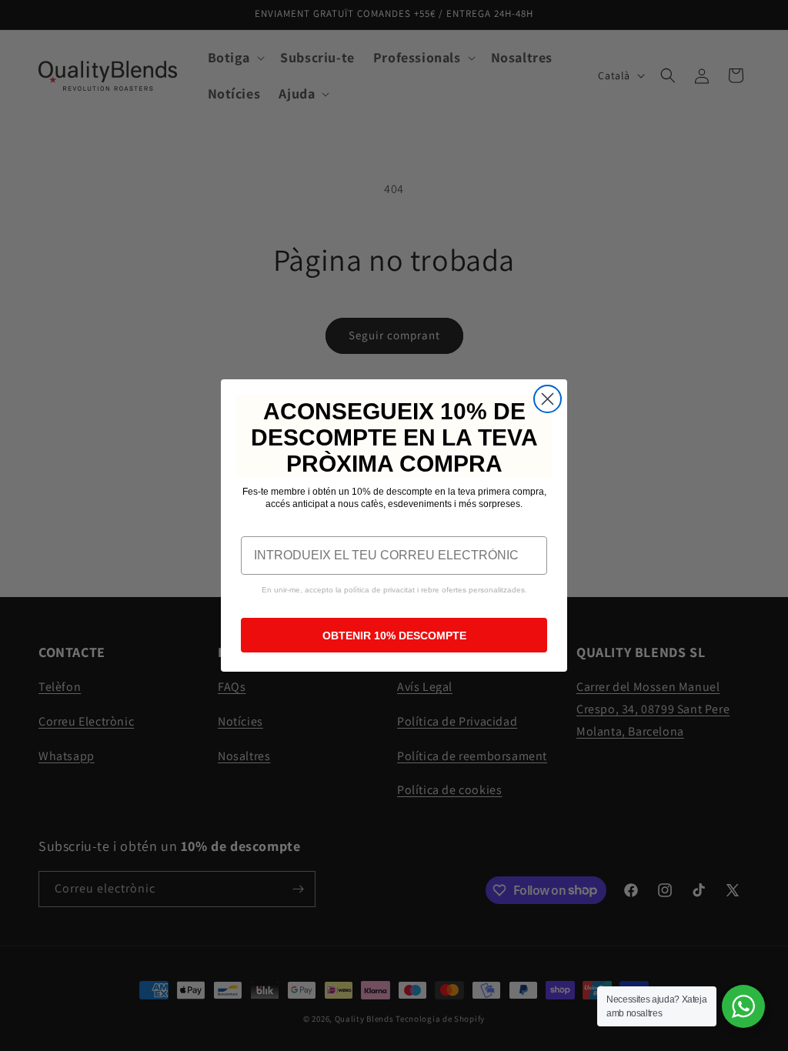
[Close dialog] (547, 398)
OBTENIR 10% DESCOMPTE (394, 635)
